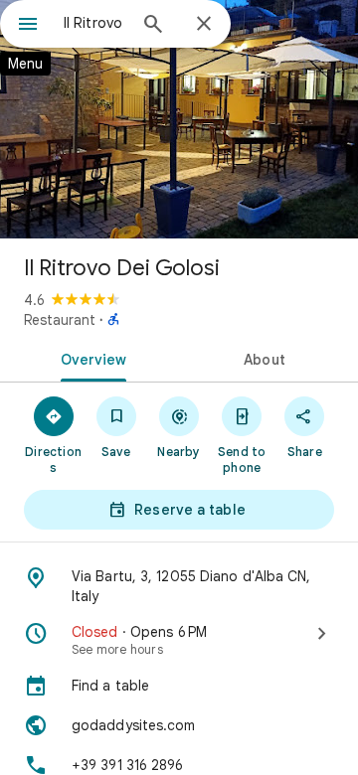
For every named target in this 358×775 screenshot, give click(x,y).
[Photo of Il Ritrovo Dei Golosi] (179, 119)
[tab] (90, 358)
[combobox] (94, 23)
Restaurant (59, 320)
